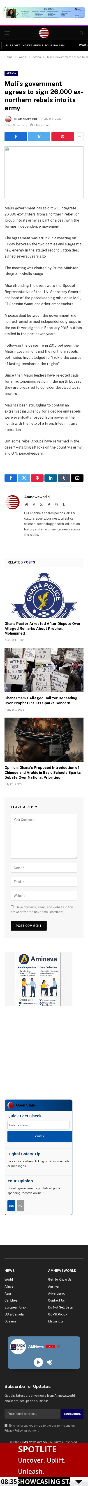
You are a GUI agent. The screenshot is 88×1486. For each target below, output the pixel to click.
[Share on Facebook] (16, 136)
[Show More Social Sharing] (79, 136)
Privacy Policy (14, 1430)
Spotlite (37, 1449)
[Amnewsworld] (44, 33)
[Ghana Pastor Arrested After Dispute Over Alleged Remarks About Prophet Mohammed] (44, 595)
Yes (11, 1205)
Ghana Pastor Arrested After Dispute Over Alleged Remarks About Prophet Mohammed (43, 629)
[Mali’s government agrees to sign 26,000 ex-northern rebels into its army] (44, 172)
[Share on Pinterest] (62, 136)
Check (40, 1136)
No (21, 1205)
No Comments (17, 125)
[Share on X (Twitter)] (39, 136)
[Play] (38, 1362)
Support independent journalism (35, 45)
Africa (11, 73)
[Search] (81, 33)
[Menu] (7, 33)
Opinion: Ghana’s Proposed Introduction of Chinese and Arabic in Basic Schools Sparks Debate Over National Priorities (43, 772)
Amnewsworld (27, 118)
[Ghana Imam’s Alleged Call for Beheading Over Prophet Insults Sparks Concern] (44, 670)
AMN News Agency (34, 1442)
